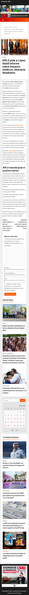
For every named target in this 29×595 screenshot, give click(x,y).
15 (17, 419)
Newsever (10, 593)
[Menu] (2, 20)
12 (8, 419)
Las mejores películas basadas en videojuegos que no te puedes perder (14, 555)
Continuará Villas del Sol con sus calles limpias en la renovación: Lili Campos (14, 390)
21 (14, 422)
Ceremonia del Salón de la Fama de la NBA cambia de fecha (20, 224)
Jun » (17, 430)
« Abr (12, 430)
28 (14, 425)
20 (11, 422)
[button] (2, 20)
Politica (4, 323)
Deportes (5, 460)
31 (23, 425)
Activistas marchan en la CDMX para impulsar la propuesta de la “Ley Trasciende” (13, 495)
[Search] (26, 19)
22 (17, 422)
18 (5, 422)
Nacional (8, 490)
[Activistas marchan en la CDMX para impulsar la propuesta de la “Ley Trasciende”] (14, 480)
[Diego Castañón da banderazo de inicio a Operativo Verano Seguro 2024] (14, 312)
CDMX (4, 490)
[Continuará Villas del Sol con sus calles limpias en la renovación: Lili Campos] (14, 375)
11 (5, 419)
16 (20, 419)
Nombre (7, 268)
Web (5, 278)
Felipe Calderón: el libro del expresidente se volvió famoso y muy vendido (8, 225)
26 (8, 425)
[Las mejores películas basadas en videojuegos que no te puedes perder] (14, 540)
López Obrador (13, 150)
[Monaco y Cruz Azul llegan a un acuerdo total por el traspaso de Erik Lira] (14, 450)
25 (5, 425)
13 (11, 419)
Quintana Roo (10, 353)
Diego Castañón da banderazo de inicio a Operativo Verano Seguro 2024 (14, 328)
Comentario (7, 245)
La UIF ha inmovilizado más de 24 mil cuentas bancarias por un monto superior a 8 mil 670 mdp (14, 525)
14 (14, 419)
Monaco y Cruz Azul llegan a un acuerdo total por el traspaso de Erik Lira (13, 465)
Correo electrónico (9, 273)
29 (17, 425)
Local (4, 385)
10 (23, 415)
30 (20, 425)
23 (20, 422)
